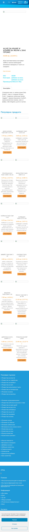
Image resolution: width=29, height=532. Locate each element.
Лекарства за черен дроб (9, 405)
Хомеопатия (5, 451)
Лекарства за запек (7, 416)
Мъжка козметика (7, 433)
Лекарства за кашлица (8, 394)
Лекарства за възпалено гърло (11, 387)
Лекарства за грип (7, 385)
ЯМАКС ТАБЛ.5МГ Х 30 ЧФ (22, 295)
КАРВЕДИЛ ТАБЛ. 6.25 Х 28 (21, 132)
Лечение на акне (7, 420)
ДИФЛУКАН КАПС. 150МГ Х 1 (7, 337)
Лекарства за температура (10, 389)
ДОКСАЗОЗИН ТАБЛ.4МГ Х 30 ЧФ (7, 132)
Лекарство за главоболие (10, 380)
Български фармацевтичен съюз (12, 483)
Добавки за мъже (17, 80)
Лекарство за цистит (8, 412)
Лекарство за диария (8, 414)
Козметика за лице (7, 431)
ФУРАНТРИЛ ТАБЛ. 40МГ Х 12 (22, 174)
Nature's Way (17, 82)
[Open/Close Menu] (3, 2)
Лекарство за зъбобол (9, 382)
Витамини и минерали (8, 443)
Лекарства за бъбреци (9, 410)
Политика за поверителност (10, 502)
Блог (3, 504)
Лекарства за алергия (8, 378)
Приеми (14, 520)
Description (6, 88)
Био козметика (6, 456)
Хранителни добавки (8, 453)
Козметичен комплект (8, 435)
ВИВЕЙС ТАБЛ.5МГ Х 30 (7, 255)
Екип (3, 495)
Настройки (14, 528)
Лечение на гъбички (8, 422)
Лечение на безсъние (8, 425)
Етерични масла (6, 449)
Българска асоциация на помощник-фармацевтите (12, 485)
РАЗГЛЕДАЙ (7, 152)
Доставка (5, 493)
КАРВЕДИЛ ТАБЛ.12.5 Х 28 (21, 217)
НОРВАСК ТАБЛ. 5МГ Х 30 (7, 216)
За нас (3, 498)
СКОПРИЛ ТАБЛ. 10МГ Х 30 (22, 255)
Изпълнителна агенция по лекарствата (14, 481)
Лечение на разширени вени (10, 400)
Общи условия (6, 500)
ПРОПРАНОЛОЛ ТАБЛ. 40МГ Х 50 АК (7, 174)
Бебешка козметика (8, 447)
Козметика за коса (7, 429)
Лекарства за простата (9, 407)
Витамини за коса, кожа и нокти (11, 427)
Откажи (14, 524)
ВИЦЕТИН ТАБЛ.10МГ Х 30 (7, 293)
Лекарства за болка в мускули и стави (13, 403)
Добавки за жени (17, 78)
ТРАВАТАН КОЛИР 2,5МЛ (21, 337)
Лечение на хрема (7, 392)
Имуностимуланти (7, 440)
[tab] (7, 88)
